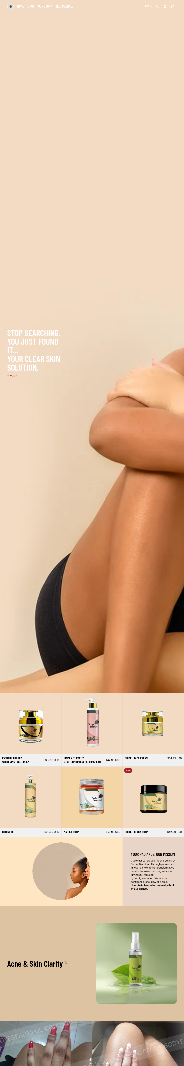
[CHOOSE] (117, 748)
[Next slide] (55, 724)
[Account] (165, 6)
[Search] (157, 6)
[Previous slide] (5, 724)
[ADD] (55, 748)
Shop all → (13, 375)
